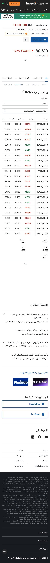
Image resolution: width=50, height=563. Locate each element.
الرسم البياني (37, 78)
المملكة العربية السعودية (19, 10)
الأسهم (45, 10)
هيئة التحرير (19, 466)
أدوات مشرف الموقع (41, 466)
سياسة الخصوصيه (43, 540)
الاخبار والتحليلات (22, 78)
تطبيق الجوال (43, 455)
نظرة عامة (45, 84)
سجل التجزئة (8, 84)
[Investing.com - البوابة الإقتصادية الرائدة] (35, 3)
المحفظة (45, 461)
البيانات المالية (6, 78)
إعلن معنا (20, 455)
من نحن (20, 450)
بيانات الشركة (35, 84)
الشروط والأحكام (43, 532)
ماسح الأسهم (35, 10)
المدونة (45, 450)
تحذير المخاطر (44, 549)
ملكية (27, 84)
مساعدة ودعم (18, 461)
